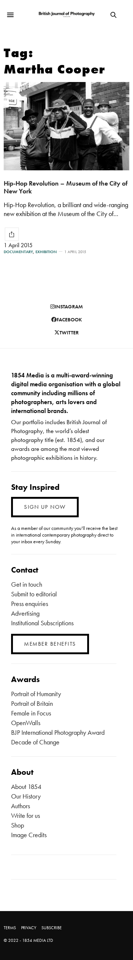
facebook (69, 319)
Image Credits (29, 834)
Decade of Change (35, 742)
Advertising (25, 613)
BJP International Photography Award (58, 732)
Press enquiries (29, 603)
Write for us (25, 815)
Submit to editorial (34, 594)
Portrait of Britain (32, 703)
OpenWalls (25, 722)
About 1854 (26, 786)
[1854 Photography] (66, 14)
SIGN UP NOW (45, 507)
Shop (17, 825)
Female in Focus (31, 713)
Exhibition (46, 252)
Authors (20, 806)
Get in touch (26, 584)
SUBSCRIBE (51, 928)
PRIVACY (28, 928)
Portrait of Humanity (36, 693)
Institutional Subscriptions (42, 623)
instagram (69, 306)
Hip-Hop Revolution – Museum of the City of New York (65, 187)
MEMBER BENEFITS (50, 644)
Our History (26, 796)
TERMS (10, 928)
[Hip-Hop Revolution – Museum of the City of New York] (66, 126)
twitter (69, 332)
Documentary (18, 252)
